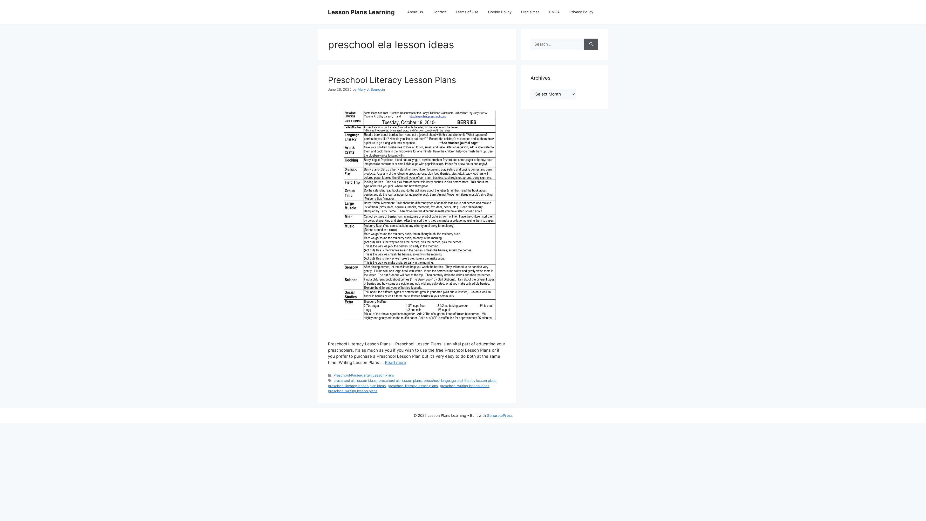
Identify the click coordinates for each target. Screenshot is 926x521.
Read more (395, 362)
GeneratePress (500, 415)
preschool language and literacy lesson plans (460, 380)
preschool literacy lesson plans (413, 386)
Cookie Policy (499, 12)
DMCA (554, 12)
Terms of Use (467, 12)
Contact (439, 12)
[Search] (591, 44)
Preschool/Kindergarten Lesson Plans (364, 375)
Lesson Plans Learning (361, 12)
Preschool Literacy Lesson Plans (392, 80)
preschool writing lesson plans (352, 391)
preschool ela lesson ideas (355, 380)
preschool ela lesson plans (400, 380)
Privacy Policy (581, 12)
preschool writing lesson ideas (464, 386)
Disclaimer (530, 12)
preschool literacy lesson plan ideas (357, 386)
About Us (415, 12)
